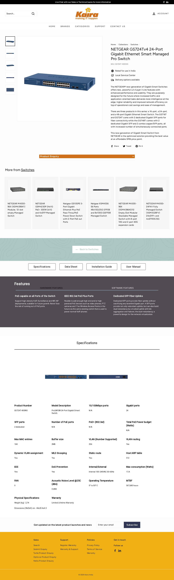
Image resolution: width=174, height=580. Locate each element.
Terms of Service (94, 549)
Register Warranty (68, 545)
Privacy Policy (93, 545)
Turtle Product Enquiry (44, 553)
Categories (82, 26)
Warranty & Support (69, 549)
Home (52, 26)
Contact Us (117, 26)
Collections (123, 44)
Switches (134, 44)
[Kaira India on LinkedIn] (119, 550)
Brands (65, 26)
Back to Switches (88, 249)
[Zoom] (59, 78)
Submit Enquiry (40, 549)
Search (37, 545)
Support (100, 26)
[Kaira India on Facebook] (115, 550)
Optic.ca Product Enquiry (45, 557)
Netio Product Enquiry (44, 561)
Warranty (91, 553)
